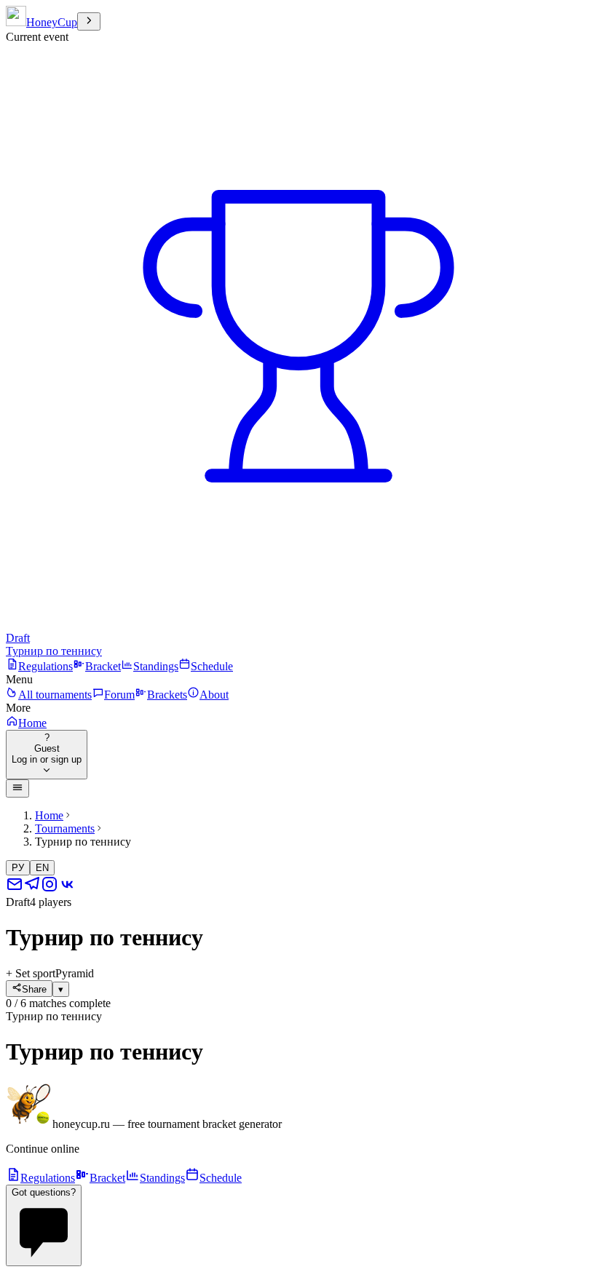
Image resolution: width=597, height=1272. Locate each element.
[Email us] (14, 889)
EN (42, 867)
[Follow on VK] (67, 889)
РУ (18, 867)
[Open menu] (17, 788)
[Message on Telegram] (32, 889)
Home (49, 815)
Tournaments (65, 828)
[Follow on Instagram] (49, 889)
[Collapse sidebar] (88, 21)
